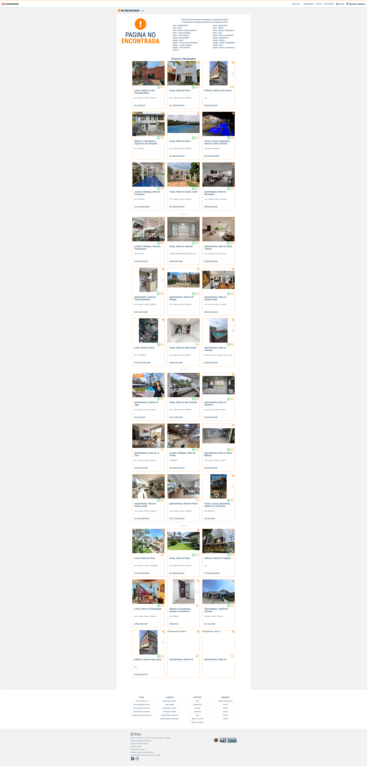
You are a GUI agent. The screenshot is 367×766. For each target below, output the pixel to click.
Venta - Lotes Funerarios (181, 35)
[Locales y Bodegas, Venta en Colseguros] (148, 175)
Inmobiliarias (309, 4)
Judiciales (225, 718)
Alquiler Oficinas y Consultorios (169, 715)
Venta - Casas (177, 28)
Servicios (176, 50)
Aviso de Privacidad (135, 746)
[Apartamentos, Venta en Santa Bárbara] (218, 436)
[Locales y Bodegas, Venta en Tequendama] (148, 229)
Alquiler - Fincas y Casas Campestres (185, 43)
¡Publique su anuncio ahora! (225, 701)
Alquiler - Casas (178, 40)
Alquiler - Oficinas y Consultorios (224, 48)
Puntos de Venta (197, 704)
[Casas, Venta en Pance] (183, 73)
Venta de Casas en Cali (141, 701)
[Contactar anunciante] (162, 88)
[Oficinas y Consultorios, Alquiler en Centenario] (183, 592)
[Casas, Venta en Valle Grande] (183, 330)
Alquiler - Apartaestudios (181, 38)
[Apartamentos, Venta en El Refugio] (183, 280)
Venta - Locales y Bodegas (182, 33)
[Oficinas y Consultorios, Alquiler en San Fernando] (148, 124)
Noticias (319, 4)
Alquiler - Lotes (218, 45)
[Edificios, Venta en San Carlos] (218, 73)
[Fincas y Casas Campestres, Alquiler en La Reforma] (218, 486)
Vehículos (225, 708)
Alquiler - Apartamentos (221, 38)
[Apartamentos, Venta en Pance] (183, 486)
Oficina (197, 701)
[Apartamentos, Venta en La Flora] (148, 436)
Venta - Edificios (218, 28)
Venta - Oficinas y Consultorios (223, 35)
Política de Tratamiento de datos (139, 743)
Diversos (225, 715)
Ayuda (197, 715)
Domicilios (197, 708)
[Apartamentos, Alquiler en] (183, 642)
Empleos (225, 711)
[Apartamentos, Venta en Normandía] (218, 175)
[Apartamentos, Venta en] (218, 642)
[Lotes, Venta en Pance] (148, 330)
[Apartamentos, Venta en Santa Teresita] (218, 229)
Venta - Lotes (217, 33)
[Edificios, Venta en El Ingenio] (218, 541)
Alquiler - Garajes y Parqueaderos (224, 43)
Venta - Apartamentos (220, 25)
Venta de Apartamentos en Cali (141, 704)
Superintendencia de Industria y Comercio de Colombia (145, 755)
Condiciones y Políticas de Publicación (140, 741)
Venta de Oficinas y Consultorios (141, 711)
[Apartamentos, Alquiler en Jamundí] (218, 592)
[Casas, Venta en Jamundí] (183, 229)
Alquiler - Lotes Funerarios (181, 48)
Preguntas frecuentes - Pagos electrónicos (142, 752)
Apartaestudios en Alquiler (170, 708)
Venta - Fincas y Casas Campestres (184, 30)
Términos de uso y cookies (137, 749)
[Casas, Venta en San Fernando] (183, 385)
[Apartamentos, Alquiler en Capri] (148, 385)
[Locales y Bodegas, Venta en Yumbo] (183, 436)
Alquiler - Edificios (219, 40)
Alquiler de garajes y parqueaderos (169, 718)
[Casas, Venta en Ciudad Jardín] (183, 175)
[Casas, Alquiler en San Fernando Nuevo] (148, 73)
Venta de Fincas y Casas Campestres (141, 715)
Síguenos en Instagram (197, 722)
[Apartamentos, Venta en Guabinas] (218, 385)
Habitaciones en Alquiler (169, 711)
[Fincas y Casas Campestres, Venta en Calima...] (218, 124)
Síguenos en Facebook (197, 718)
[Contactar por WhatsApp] (159, 88)
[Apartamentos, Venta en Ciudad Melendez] (148, 280)
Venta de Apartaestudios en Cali (141, 708)
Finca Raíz (296, 4)
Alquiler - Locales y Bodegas (182, 45)
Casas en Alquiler (169, 704)
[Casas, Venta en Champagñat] (148, 592)
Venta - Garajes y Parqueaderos (223, 30)
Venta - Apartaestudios (180, 25)
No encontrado (130, 10)
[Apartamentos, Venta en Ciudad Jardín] (218, 280)
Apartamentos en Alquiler (169, 701)
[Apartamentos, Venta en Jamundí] (218, 330)
